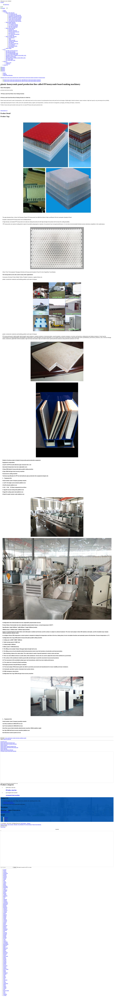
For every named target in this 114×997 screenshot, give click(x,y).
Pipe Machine (21, 824)
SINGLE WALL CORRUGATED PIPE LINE (16, 57)
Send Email (3, 827)
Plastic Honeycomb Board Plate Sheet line (9, 747)
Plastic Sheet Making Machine (7, 749)
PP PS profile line (12, 23)
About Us (5, 61)
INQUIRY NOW (5, 812)
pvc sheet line (11, 35)
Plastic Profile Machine (10, 22)
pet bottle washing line (13, 41)
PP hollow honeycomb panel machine (8, 751)
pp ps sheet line (11, 33)
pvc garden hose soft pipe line (14, 15)
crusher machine (11, 40)
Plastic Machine (4, 748)
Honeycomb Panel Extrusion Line (8, 742)
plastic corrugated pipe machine (15, 17)
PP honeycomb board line (13, 31)
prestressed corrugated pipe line (15, 16)
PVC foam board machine (13, 34)
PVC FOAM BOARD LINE (12, 53)
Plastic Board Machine (10, 28)
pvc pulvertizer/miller (12, 46)
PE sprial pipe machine (10, 51)
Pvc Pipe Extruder (28, 824)
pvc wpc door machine (13, 25)
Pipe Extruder (10, 824)
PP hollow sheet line (12, 30)
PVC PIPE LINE (9, 59)
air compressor (11, 37)
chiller (9, 38)
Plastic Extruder (4, 745)
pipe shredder (11, 42)
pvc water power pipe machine (14, 21)
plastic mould (8, 48)
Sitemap (28, 823)
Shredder (15, 824)
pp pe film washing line (13, 43)
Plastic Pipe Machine (10, 12)
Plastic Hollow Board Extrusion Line (8, 746)
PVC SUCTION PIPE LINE (12, 54)
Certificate (8, 63)
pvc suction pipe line (12, 14)
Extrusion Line (4, 741)
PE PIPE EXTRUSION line (12, 50)
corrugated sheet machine (13, 795)
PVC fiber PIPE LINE (10, 60)
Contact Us (5, 65)
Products (5, 11)
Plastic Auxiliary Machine (11, 36)
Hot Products (23, 823)
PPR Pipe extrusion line (11, 56)
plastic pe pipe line (7, 739)
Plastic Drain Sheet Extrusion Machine (9, 744)
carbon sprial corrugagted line (14, 19)
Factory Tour (8, 62)
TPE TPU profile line (12, 27)
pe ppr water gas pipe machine (14, 18)
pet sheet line (11, 29)
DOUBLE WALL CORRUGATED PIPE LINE (16, 55)
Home (4, 10)
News (4, 49)
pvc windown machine (13, 24)
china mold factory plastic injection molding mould (15, 738)
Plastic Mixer (11, 47)
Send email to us (4, 110)
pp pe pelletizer (11, 44)
